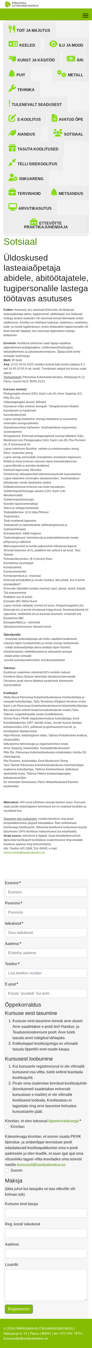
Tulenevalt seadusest (37, 105)
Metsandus (71, 194)
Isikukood (14, 923)
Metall (75, 75)
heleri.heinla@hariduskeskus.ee (24, 852)
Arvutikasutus (35, 208)
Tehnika (26, 90)
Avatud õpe (71, 119)
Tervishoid (29, 194)
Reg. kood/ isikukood (22, 1224)
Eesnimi (13, 883)
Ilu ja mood (71, 45)
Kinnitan (18, 1127)
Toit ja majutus (33, 30)
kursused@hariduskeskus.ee (41, 1165)
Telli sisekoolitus (37, 164)
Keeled (27, 45)
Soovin (16, 1170)
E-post (11, 984)
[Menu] (85, 15)
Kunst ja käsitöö (36, 60)
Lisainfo (11, 1265)
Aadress (13, 944)
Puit (21, 75)
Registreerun (19, 1309)
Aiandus (26, 134)
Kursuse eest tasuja (21, 1204)
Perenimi (13, 903)
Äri (80, 60)
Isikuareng (31, 179)
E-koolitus (29, 119)
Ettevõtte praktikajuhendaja (46, 225)
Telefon (12, 964)
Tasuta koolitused (38, 149)
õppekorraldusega (63, 1121)
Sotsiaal (73, 134)
